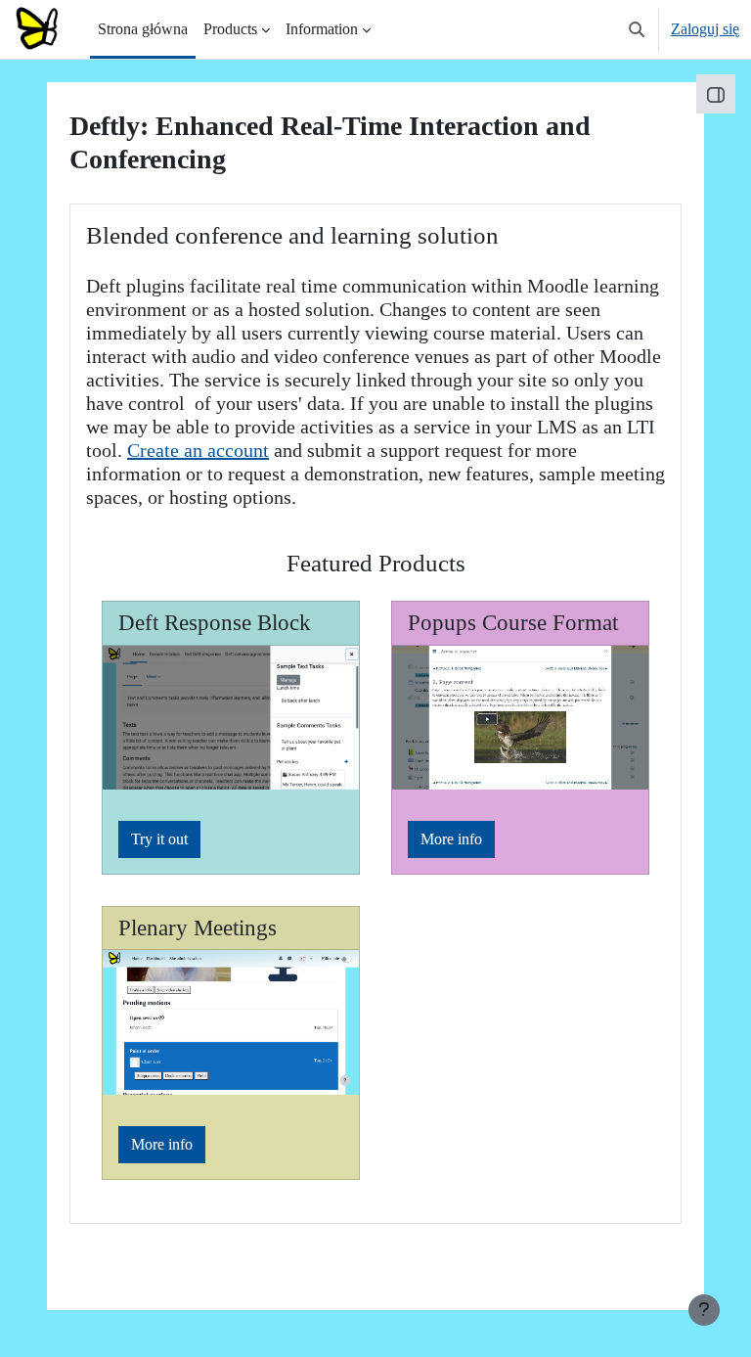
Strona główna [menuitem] (143, 29)
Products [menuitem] (230, 29)
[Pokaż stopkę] (704, 1310)
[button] (636, 29)
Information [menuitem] (322, 29)
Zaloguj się (705, 29)
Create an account (198, 450)
